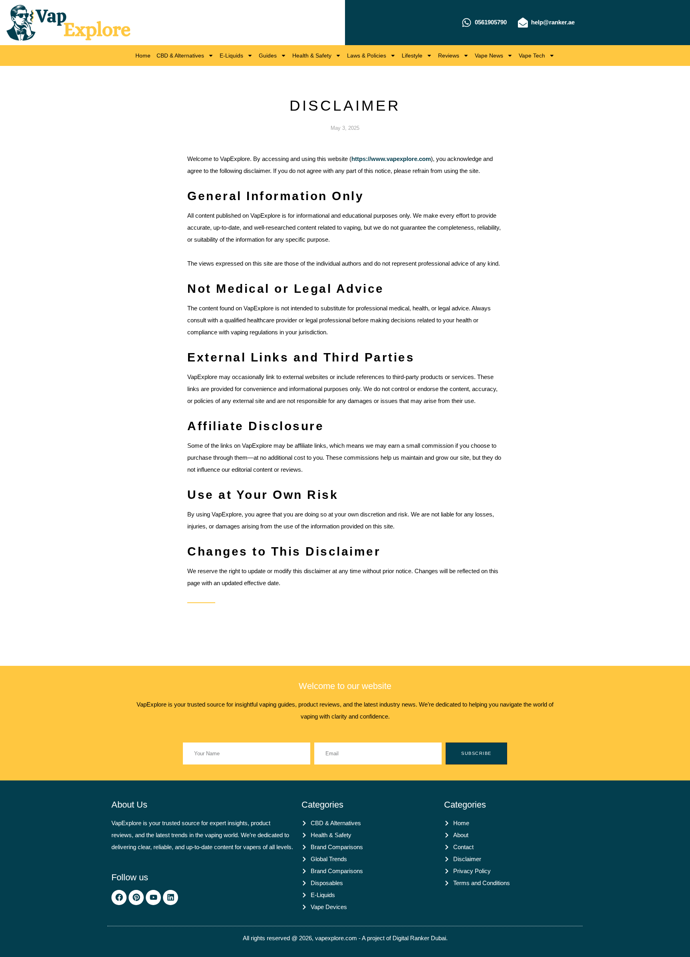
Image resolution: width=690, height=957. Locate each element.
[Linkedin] (170, 897)
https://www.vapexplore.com (391, 158)
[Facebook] (119, 897)
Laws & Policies (366, 55)
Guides (268, 55)
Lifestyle (412, 55)
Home (143, 55)
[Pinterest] (136, 897)
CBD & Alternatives (180, 55)
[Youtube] (153, 897)
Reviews (448, 55)
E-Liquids (231, 55)
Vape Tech (532, 55)
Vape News (489, 55)
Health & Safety (311, 55)
